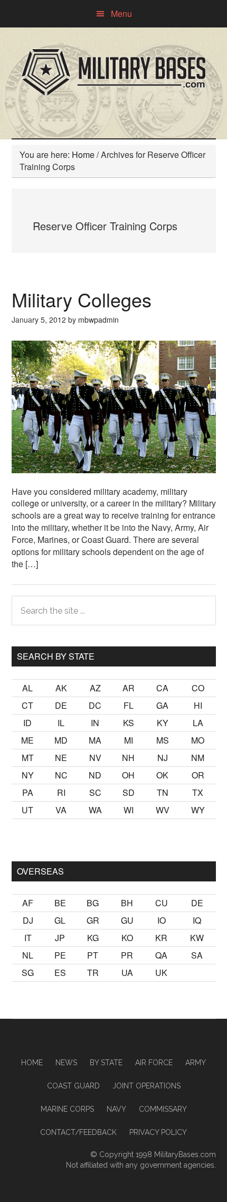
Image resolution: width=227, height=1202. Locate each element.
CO (198, 688)
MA (95, 740)
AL (27, 688)
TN (162, 792)
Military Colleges (82, 299)
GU (127, 920)
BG (93, 903)
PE (60, 955)
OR (198, 775)
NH (128, 758)
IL (61, 723)
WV (162, 810)
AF (27, 903)
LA (198, 723)
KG (93, 938)
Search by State (55, 656)
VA (61, 810)
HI (198, 705)
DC (95, 705)
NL (27, 955)
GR (93, 920)
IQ (197, 920)
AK (61, 688)
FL (129, 705)
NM (197, 758)
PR (127, 955)
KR (161, 938)
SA (197, 955)
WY (198, 810)
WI (129, 810)
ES (60, 972)
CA (162, 688)
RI (61, 792)
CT (27, 705)
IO (161, 920)
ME (27, 740)
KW (197, 938)
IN (95, 723)
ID (27, 723)
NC (61, 775)
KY (162, 723)
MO (197, 740)
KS (128, 723)
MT (28, 758)
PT (92, 955)
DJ (28, 920)
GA (162, 705)
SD (128, 792)
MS (162, 740)
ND (95, 775)
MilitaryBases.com (185, 1154)
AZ (95, 688)
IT (28, 938)
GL (59, 920)
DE (61, 705)
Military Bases (114, 72)
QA (161, 955)
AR (128, 688)
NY (28, 775)
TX (197, 792)
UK (161, 972)
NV (95, 758)
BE (60, 903)
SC (95, 792)
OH (128, 775)
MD (61, 740)
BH (127, 903)
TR (93, 972)
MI (128, 740)
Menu (121, 13)
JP (60, 938)
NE (61, 758)
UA (127, 972)
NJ (162, 758)
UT (27, 810)
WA (95, 810)
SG (28, 972)
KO (127, 938)
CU (161, 903)
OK (162, 775)
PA (27, 792)
